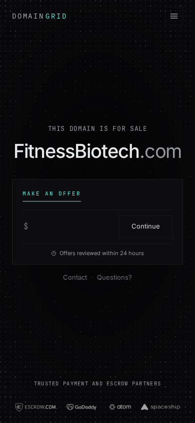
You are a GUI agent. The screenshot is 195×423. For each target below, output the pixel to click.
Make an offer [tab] (51, 193)
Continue (146, 226)
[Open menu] (174, 16)
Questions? (114, 277)
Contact (75, 277)
